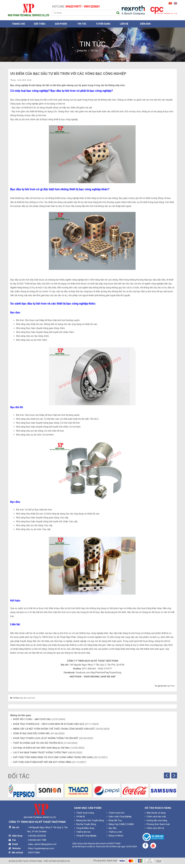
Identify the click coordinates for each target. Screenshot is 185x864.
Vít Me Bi (80, 816)
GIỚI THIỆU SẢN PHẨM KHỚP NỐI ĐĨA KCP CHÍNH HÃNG (42, 762)
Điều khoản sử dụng (155, 812)
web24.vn (65, 861)
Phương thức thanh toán (158, 824)
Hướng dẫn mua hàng (156, 820)
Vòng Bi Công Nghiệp (86, 835)
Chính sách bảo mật (156, 816)
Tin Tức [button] (81, 23)
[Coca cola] (135, 790)
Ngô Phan (37, 861)
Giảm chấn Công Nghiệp (120, 816)
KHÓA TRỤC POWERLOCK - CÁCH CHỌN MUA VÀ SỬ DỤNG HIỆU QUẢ (48, 724)
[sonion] (49, 790)
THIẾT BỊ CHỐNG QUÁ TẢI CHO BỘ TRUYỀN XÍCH (38, 743)
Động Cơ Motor (115, 835)
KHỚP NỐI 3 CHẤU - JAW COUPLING (31, 719)
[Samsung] (163, 790)
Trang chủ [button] (18, 23)
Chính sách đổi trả (155, 828)
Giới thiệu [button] (39, 23)
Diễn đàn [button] (145, 23)
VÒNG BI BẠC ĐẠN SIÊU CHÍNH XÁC (31, 733)
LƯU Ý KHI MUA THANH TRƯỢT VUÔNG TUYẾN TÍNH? (40, 752)
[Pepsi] (106, 790)
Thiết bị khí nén (83, 832)
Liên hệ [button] (124, 23)
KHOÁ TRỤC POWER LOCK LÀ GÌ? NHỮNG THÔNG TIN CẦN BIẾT (45, 738)
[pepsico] (21, 790)
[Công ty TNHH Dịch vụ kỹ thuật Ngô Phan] (28, 10)
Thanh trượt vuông (85, 812)
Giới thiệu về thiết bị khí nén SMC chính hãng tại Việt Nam (41, 747)
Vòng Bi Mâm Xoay (85, 828)
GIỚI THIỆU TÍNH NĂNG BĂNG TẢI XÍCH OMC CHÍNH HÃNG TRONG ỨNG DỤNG (53, 757)
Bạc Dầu (112, 828)
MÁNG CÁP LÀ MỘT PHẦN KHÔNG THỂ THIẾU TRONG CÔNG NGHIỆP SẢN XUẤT (54, 728)
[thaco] (78, 790)
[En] (174, 3)
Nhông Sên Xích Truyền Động (90, 820)
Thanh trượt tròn (116, 812)
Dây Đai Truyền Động (86, 824)
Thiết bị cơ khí (115, 832)
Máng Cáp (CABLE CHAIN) (121, 824)
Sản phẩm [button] (61, 23)
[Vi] (169, 3)
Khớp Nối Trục (115, 820)
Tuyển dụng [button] (103, 23)
